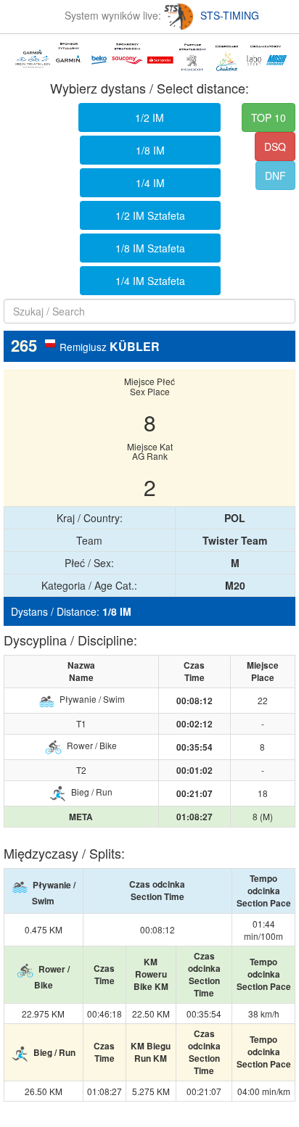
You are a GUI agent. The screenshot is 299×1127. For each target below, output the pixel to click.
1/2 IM (149, 117)
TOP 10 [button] (268, 117)
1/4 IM (150, 183)
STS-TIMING (229, 15)
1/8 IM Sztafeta (150, 248)
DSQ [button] (275, 146)
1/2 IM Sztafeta (150, 215)
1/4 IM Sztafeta (150, 280)
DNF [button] (275, 175)
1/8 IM (150, 150)
